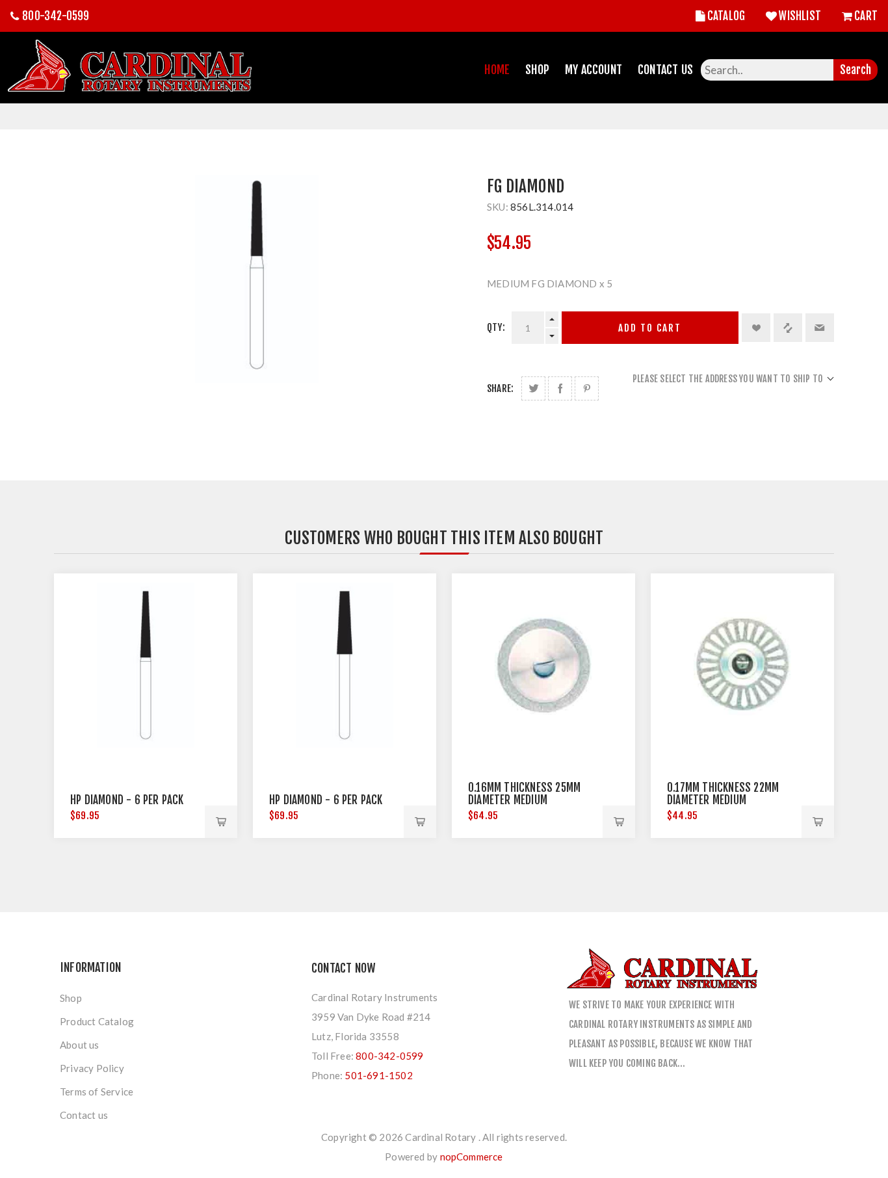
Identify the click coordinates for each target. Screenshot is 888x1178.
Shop (537, 69)
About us (79, 1045)
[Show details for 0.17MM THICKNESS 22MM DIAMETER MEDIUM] (742, 665)
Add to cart (649, 328)
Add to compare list (788, 327)
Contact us (84, 1115)
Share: (500, 388)
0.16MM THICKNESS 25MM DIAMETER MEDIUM (524, 794)
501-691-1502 (378, 1075)
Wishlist (800, 16)
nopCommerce (471, 1156)
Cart (866, 16)
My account (593, 69)
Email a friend (819, 327)
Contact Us (665, 69)
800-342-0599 (55, 16)
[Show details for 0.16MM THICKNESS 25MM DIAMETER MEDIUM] (543, 665)
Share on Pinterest (587, 388)
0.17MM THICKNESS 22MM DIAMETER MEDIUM (723, 794)
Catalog (726, 16)
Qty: (496, 327)
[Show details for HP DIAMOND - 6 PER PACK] (145, 665)
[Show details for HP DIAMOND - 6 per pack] (344, 665)
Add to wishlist (756, 327)
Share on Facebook (560, 388)
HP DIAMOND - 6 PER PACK (127, 800)
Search (855, 70)
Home (497, 69)
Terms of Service (96, 1091)
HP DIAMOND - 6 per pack (326, 800)
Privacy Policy (92, 1068)
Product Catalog (97, 1021)
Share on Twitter (533, 388)
